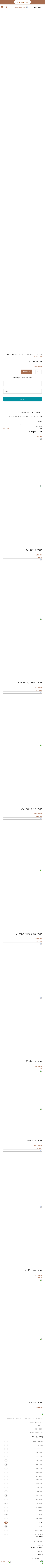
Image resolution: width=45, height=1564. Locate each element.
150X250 (39, 1460)
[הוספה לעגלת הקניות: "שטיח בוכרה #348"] (39, 545)
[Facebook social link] (36, 421)
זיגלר (30, 416)
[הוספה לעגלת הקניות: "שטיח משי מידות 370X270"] (39, 804)
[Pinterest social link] (30, 421)
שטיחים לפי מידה (28, 354)
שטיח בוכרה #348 (34, 549)
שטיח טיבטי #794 (34, 1061)
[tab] (22, 424)
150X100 (39, 1457)
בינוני (40, 1515)
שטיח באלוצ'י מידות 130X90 (29, 682)
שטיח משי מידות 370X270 (30, 808)
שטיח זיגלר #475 (34, 1140)
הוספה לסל (26, 372)
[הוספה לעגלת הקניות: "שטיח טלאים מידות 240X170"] (39, 929)
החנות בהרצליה (38, 1541)
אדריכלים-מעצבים (38, 1441)
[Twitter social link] (33, 421)
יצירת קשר (40, 1545)
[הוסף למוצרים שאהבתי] (21, 545)
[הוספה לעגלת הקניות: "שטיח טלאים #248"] (39, 1266)
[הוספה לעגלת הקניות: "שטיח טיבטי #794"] (39, 1057)
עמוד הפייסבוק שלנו (37, 1558)
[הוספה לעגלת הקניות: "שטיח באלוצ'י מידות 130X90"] (39, 678)
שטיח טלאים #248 (33, 1270)
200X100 (39, 1468)
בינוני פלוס (39, 1519)
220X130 (39, 1488)
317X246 (6, 428)
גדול (20, 354)
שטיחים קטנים (38, 1530)
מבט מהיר (33, 545)
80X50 (40, 1511)
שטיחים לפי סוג (13, 416)
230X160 (39, 1495)
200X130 (39, 1472)
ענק (40, 1526)
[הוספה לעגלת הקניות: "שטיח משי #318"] (39, 1398)
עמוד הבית (38, 354)
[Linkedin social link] (28, 421)
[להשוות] (27, 545)
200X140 (39, 1476)
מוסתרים (40, 1445)
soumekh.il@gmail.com (36, 1432)
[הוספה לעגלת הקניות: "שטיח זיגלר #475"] (39, 1136)
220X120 (39, 1484)
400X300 (39, 1507)
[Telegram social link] (25, 421)
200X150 (39, 1480)
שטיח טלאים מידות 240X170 (29, 933)
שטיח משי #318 (35, 1402)
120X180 (39, 1453)
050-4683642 (39, 1429)
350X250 (39, 1503)
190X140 (39, 1464)
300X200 (39, 1499)
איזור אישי (40, 1552)
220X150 (39, 1491)
